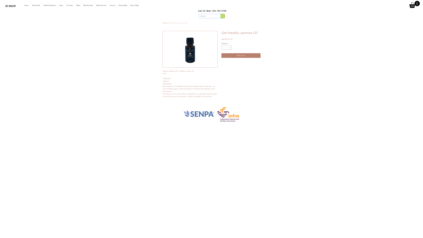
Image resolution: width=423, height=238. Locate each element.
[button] (414, 4)
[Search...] (223, 16)
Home (164, 23)
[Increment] (229, 48)
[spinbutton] (226, 48)
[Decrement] (223, 48)
